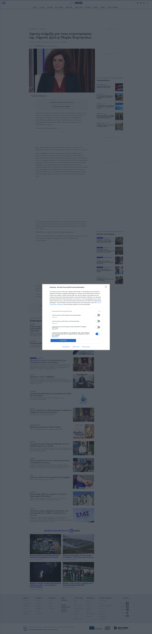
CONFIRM (63, 340)
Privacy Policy (86, 346)
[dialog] (76, 317)
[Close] (106, 287)
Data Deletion (66, 346)
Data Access (76, 346)
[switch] (98, 315)
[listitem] (76, 311)
